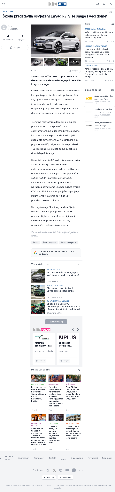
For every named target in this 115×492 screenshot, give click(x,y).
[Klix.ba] (57, 4)
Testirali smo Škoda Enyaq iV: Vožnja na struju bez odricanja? (63, 274)
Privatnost (93, 457)
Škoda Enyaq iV (49, 242)
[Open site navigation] (4, 4)
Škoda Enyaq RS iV (68, 242)
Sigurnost (106, 457)
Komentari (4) (56, 321)
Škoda (35, 242)
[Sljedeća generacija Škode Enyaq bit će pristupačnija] (38, 292)
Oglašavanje (77, 457)
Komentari (39, 457)
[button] (73, 329)
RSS (80, 470)
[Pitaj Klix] (97, 3)
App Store (50, 477)
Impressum (23, 457)
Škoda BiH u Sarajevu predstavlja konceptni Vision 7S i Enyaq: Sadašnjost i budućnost (63, 306)
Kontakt (52, 457)
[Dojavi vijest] (104, 3)
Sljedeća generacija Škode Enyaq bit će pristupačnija (60, 289)
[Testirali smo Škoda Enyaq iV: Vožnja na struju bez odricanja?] (38, 276)
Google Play (67, 477)
